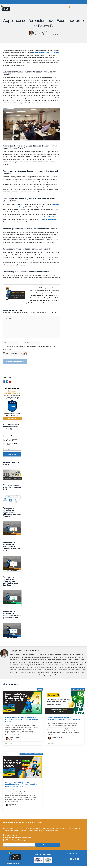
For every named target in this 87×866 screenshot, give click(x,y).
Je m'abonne (12, 454)
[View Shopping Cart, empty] (68, 8)
